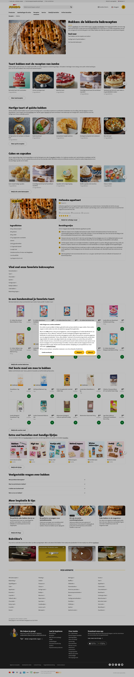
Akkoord (90, 352)
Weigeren (79, 352)
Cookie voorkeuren (47, 352)
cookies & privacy (51, 346)
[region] (68, 338)
